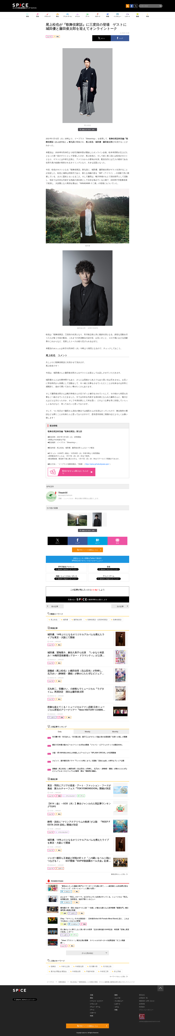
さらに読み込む (87, 953)
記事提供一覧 (143, 998)
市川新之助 (107, 966)
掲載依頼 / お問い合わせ (146, 1001)
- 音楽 (91, 995)
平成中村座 (90, 971)
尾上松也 (54, 619)
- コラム (116, 1007)
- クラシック (93, 1004)
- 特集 (116, 1010)
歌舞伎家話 (117, 619)
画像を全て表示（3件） (88, 129)
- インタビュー (118, 1001)
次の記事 (120, 606)
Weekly (87, 731)
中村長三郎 (104, 971)
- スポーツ (92, 1013)
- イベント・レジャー (96, 1001)
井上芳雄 (117, 971)
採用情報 (142, 1004)
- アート (92, 1010)
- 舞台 (91, 998)
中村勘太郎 (76, 971)
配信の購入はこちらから (75, 471)
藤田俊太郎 (78, 619)
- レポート (117, 1004)
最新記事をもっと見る (118, 874)
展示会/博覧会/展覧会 (59, 971)
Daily (60, 731)
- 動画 (116, 995)
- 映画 (91, 1016)
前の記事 (54, 606)
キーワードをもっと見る (117, 976)
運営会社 (142, 995)
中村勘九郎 (79, 966)
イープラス (50, 982)
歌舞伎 (53, 966)
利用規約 (142, 1007)
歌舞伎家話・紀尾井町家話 (98, 619)
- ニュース (117, 998)
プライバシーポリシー (146, 1010)
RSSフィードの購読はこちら (88, 550)
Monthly (115, 731)
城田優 (65, 619)
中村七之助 (65, 966)
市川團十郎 (93, 966)
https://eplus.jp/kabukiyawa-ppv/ (97, 464)
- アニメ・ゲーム (94, 1007)
